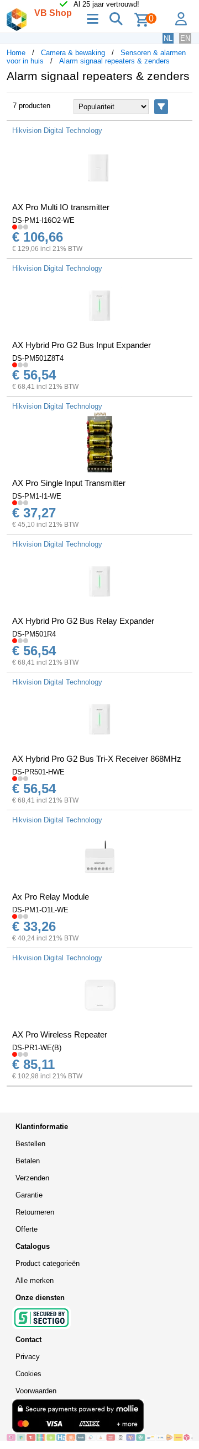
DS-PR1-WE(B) (36, 1048)
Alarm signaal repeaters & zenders (114, 61)
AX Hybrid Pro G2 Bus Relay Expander (83, 620)
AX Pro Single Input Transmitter (68, 483)
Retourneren (34, 1212)
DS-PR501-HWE (38, 772)
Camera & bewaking (73, 53)
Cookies (28, 1374)
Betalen (27, 1161)
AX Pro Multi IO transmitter (60, 207)
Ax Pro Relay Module (50, 896)
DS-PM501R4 (34, 634)
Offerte (26, 1229)
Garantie (29, 1195)
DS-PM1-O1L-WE (40, 910)
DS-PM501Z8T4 (38, 358)
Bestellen (30, 1144)
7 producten (31, 105)
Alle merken (34, 1280)
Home (16, 53)
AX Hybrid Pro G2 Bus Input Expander (81, 345)
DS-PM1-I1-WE (36, 496)
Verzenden (32, 1178)
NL (168, 38)
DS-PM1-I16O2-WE (43, 220)
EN (185, 38)
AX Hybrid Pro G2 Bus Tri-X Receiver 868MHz (96, 758)
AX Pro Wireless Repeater (59, 1034)
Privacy (27, 1356)
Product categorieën (47, 1263)
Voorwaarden (35, 1391)
